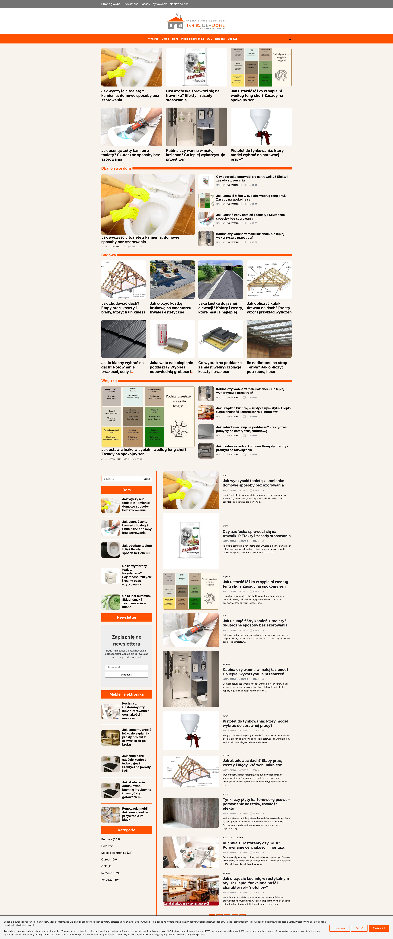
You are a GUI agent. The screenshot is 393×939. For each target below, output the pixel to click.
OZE (209, 38)
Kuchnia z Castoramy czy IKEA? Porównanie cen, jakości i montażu (254, 845)
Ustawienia (339, 928)
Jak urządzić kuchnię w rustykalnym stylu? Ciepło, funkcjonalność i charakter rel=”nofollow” (254, 410)
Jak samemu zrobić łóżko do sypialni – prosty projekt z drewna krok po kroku (136, 737)
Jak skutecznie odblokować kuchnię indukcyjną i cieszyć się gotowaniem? (136, 789)
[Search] (290, 39)
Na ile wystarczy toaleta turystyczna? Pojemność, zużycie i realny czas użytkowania (137, 575)
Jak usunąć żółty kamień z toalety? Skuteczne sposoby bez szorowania (130, 155)
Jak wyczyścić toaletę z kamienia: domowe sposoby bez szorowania (130, 95)
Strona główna (110, 4)
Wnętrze (153, 38)
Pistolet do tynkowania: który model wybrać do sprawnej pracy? (257, 155)
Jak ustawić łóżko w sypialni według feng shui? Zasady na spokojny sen (257, 95)
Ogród (165, 38)
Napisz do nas (179, 4)
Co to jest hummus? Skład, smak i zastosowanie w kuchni (136, 601)
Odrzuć (359, 928)
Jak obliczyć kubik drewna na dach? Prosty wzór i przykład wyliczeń (269, 308)
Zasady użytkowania (154, 4)
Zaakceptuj (379, 928)
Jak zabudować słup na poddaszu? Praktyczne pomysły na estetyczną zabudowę (251, 429)
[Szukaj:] (121, 479)
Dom (175, 38)
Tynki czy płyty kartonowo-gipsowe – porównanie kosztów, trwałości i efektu (256, 804)
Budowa (232, 38)
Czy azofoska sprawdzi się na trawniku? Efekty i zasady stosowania (193, 95)
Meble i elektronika (192, 38)
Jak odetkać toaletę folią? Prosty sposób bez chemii (137, 549)
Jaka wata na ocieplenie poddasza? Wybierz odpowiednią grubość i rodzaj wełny (171, 369)
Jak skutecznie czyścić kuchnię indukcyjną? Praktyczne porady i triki (136, 763)
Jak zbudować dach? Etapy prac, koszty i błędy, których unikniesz (123, 308)
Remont (220, 38)
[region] (196, 927)
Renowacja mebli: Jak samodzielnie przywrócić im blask (135, 814)
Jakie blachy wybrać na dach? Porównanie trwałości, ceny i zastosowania (122, 369)
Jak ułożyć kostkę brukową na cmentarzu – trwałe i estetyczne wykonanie (172, 310)
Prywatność (130, 4)
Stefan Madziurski (118, 247)
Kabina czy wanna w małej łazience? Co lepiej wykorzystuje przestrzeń (195, 155)
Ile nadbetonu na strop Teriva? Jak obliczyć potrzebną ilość (267, 367)
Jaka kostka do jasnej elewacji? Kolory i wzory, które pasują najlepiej (220, 308)
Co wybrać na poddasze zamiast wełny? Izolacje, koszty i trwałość (220, 367)
